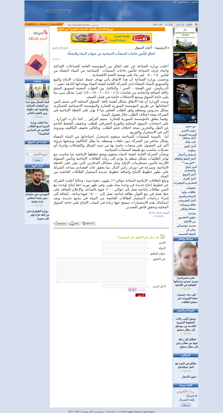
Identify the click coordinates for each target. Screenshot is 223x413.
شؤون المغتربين (187, 217)
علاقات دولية (189, 192)
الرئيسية (195, 2)
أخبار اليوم (190, 146)
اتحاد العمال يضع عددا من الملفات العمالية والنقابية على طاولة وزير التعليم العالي (37, 107)
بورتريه (192, 213)
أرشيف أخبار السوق (60, 48)
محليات (191, 150)
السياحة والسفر (187, 196)
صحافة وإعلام (188, 208)
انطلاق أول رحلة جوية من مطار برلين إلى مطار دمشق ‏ (187, 343)
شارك (55, 59)
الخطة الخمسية (187, 234)
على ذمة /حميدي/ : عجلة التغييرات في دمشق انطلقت (187, 298)
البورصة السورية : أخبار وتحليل (187, 136)
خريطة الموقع (184, 2)
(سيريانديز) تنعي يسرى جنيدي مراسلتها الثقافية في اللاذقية (186, 281)
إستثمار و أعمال (187, 154)
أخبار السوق (189, 174)
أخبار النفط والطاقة (185, 158)
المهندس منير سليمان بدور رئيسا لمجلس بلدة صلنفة (37, 198)
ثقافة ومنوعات (188, 204)
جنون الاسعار (189, 376)
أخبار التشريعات (187, 200)
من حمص (190, 126)
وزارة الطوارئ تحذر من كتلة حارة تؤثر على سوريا (37, 215)
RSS (175, 2)
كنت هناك (190, 142)
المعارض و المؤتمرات (185, 182)
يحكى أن (191, 229)
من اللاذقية (190, 221)
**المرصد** (189, 163)
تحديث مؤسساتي (186, 225)
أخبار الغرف (189, 178)
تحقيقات (191, 188)
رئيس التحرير (188, 130)
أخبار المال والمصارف (190, 169)
